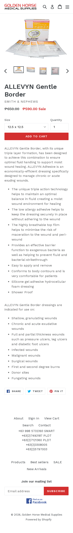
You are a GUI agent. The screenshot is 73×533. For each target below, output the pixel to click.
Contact (45, 425)
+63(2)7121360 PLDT (36, 440)
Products (18, 462)
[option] (19, 69)
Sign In (33, 418)
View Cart (51, 418)
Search (28, 425)
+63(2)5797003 (36, 449)
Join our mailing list (36, 481)
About (18, 418)
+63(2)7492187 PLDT (37, 435)
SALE (58, 462)
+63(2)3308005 (36, 445)
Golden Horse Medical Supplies (42, 514)
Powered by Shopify (39, 519)
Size (7, 119)
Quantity (56, 119)
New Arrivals (36, 469)
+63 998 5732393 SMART (36, 431)
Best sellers (39, 462)
